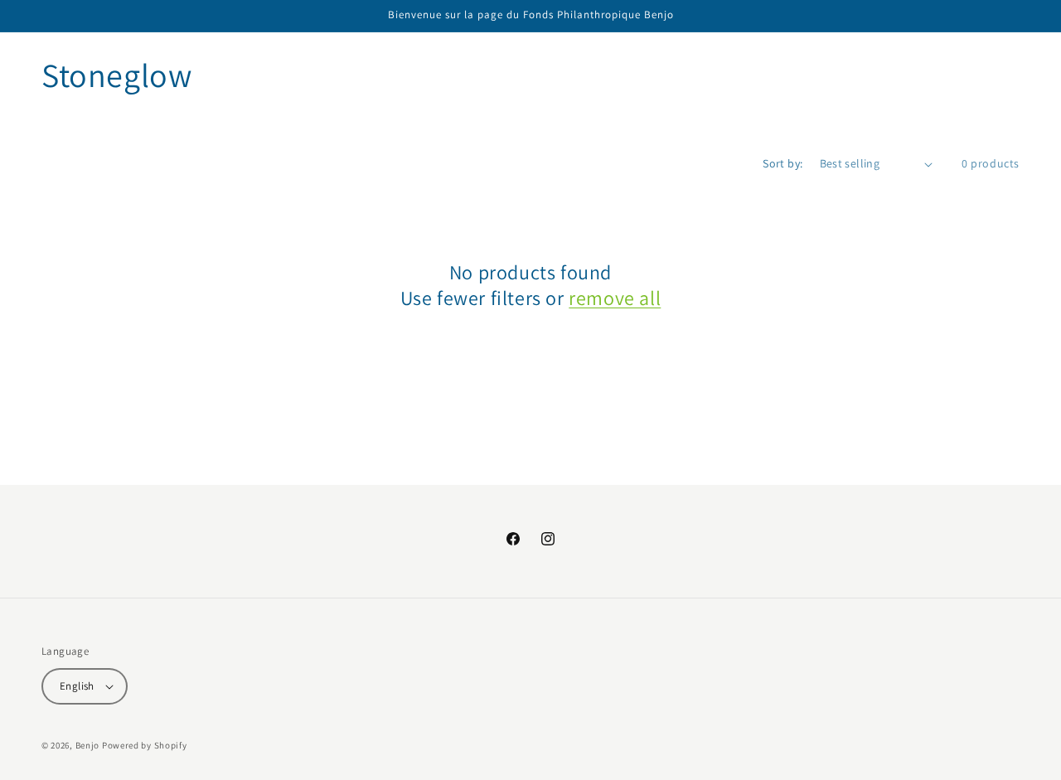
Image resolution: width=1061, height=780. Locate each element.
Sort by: (782, 163)
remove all (615, 298)
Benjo (87, 745)
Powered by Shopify (144, 745)
